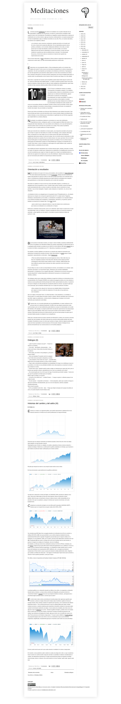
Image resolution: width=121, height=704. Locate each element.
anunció (41, 593)
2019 (82, 34)
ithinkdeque (84, 158)
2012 (82, 48)
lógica (36, 333)
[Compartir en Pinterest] (59, 160)
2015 (82, 42)
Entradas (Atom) (38, 675)
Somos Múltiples (85, 155)
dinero (31, 545)
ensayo (37, 162)
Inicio (52, 672)
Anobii (80, 146)
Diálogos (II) (33, 340)
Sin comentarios (84, 126)
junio (83, 62)
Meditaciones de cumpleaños (84, 139)
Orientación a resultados (38, 169)
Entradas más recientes (34, 672)
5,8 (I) (30, 28)
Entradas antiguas (69, 672)
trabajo (39, 333)
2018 (82, 36)
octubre (84, 54)
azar (34, 162)
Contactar (82, 95)
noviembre (84, 52)
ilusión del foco (68, 615)
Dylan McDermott (69, 173)
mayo (83, 64)
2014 (82, 44)
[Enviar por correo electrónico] (52, 160)
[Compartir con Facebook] (57, 160)
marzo (83, 68)
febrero (84, 82)
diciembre (84, 50)
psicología (39, 668)
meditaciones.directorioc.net (48, 690)
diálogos (34, 396)
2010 (82, 88)
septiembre (85, 56)
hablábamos (42, 31)
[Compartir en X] (56, 160)
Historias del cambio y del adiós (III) (43, 403)
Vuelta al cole (83, 119)
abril (83, 66)
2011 (82, 86)
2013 (82, 46)
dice (51, 201)
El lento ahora (84, 153)
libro (42, 58)
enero (83, 84)
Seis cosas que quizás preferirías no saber (85, 122)
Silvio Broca (39, 687)
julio (83, 60)
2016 (82, 40)
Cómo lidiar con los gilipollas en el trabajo (85, 113)
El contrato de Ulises (85, 116)
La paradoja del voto (85, 131)
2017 (82, 38)
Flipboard (83, 101)
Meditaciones (49, 10)
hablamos (38, 609)
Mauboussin (54, 255)
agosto (83, 58)
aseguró (69, 246)
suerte (62, 253)
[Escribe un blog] (54, 160)
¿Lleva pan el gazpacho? (86, 128)
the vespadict (84, 160)
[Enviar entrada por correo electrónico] (49, 160)
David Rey (83, 163)
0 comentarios (44, 160)
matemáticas (42, 162)
